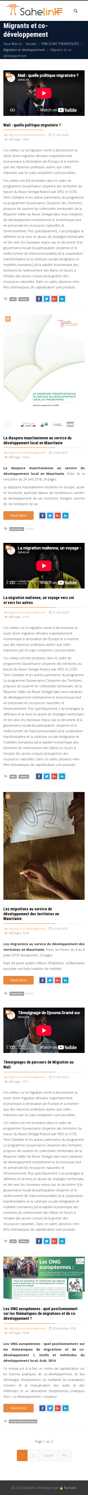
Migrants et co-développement (27, 135)
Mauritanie (17, 528)
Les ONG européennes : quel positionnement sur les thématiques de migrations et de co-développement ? (40, 1313)
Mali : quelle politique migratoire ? (32, 125)
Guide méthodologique (23, 1421)
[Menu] (60, 11)
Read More (18, 515)
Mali (13, 299)
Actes (29, 529)
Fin (65, 1455)
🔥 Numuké (67, 1488)
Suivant (48, 1455)
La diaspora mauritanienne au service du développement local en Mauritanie (37, 440)
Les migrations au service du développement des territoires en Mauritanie (31, 914)
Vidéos (24, 299)
